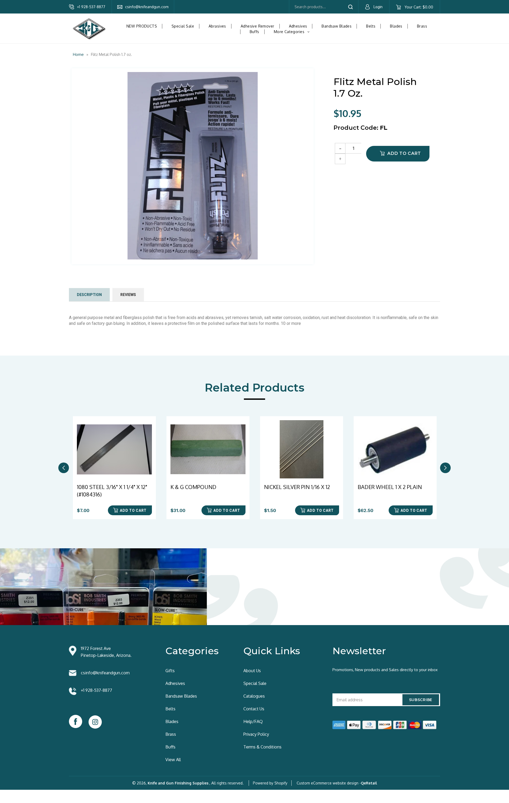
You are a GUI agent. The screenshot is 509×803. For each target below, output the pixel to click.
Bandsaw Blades (337, 26)
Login (378, 7)
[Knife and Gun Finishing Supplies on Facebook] (75, 721)
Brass (422, 26)
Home (78, 54)
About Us (252, 670)
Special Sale (183, 26)
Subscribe (420, 699)
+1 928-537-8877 (91, 7)
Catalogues (254, 696)
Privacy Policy (256, 734)
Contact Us (253, 708)
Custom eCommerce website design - (329, 783)
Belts (370, 26)
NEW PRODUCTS (141, 26)
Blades (396, 26)
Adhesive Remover (257, 26)
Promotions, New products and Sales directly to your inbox (385, 669)
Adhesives (298, 26)
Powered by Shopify (270, 783)
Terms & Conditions (262, 747)
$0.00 (418, 7)
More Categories (294, 31)
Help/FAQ (253, 721)
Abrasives (217, 26)
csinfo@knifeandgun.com (147, 7)
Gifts (170, 670)
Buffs (254, 31)
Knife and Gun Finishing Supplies (178, 783)
